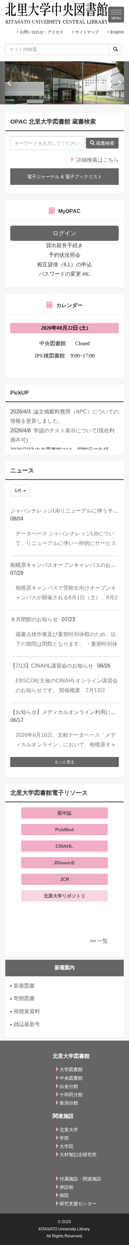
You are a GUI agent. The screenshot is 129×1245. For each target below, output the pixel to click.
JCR (64, 879)
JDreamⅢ (64, 862)
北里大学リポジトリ (64, 895)
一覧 (102, 941)
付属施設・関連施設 (80, 1178)
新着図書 (23, 986)
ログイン (64, 233)
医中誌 (64, 813)
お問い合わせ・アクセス (42, 32)
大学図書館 (71, 1069)
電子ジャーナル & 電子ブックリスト (64, 176)
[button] (10, 82)
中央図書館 (71, 1078)
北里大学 (69, 1129)
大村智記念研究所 (78, 1154)
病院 (64, 1195)
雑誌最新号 (26, 1024)
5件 (19, 490)
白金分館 (69, 1086)
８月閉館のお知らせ (34, 619)
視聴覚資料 (26, 1011)
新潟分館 (69, 1103)
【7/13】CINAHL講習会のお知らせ (51, 666)
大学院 (66, 1146)
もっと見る (64, 762)
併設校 (66, 1187)
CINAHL (64, 846)
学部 (64, 1138)
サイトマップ (87, 32)
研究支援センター (78, 1203)
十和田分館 (71, 1094)
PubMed (64, 829)
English (117, 32)
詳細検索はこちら (97, 160)
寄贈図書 (23, 998)
